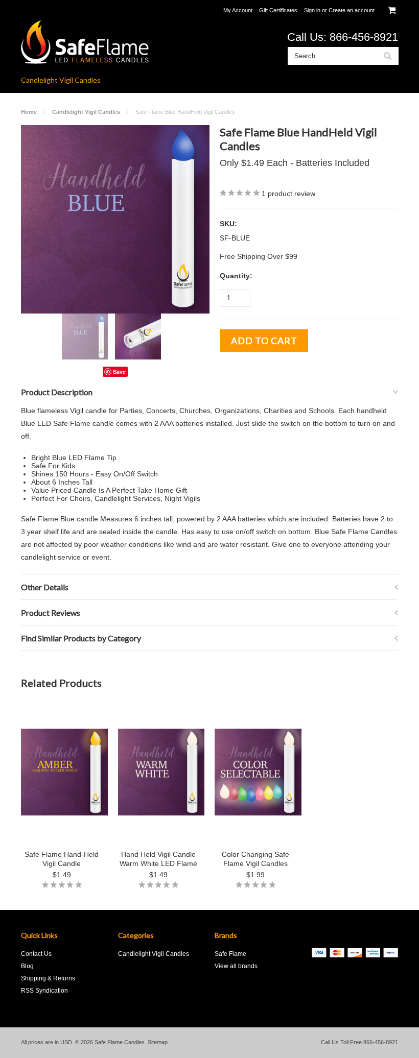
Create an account (352, 10)
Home (29, 112)
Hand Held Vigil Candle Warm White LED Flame (158, 859)
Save (119, 371)
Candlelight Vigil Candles (61, 80)
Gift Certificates (278, 10)
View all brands (236, 966)
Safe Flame (230, 953)
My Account (237, 10)
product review (288, 193)
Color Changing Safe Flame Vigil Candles (255, 859)
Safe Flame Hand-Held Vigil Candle (62, 859)
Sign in (312, 10)
